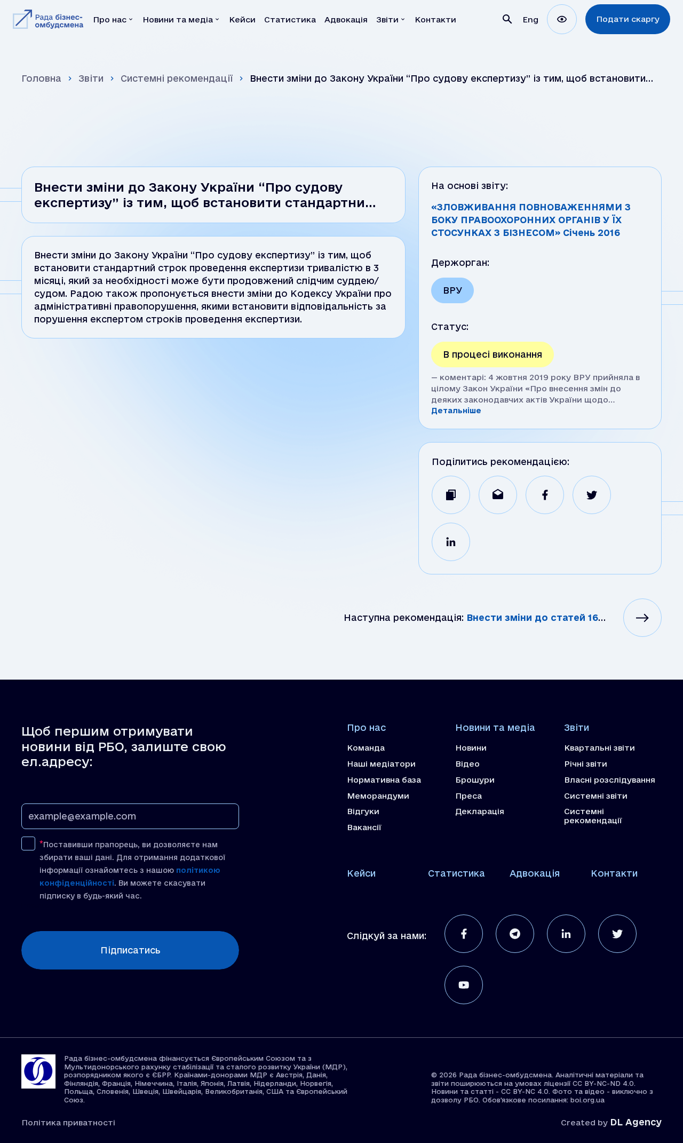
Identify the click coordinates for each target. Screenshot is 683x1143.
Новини (471, 748)
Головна (41, 78)
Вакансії (364, 827)
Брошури (475, 780)
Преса (468, 796)
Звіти (91, 78)
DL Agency (636, 1122)
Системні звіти (596, 796)
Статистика (456, 873)
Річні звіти (585, 764)
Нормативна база (384, 780)
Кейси (361, 873)
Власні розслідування (609, 780)
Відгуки (363, 811)
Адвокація (535, 873)
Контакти (614, 873)
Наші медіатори (381, 764)
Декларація (479, 811)
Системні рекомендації (177, 78)
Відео (467, 764)
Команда (366, 748)
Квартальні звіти (599, 748)
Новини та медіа (495, 727)
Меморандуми (378, 796)
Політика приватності (68, 1122)
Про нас (366, 727)
